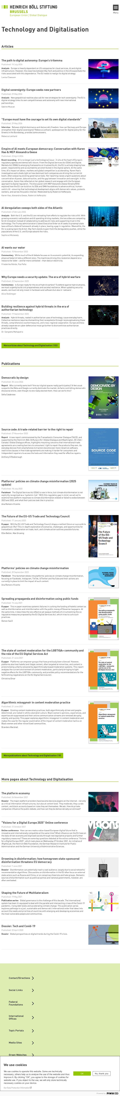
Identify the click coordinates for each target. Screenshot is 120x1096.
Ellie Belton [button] (6, 533)
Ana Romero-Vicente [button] (10, 504)
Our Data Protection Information (17, 1088)
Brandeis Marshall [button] (9, 727)
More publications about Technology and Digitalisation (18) (32, 756)
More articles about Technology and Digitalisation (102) (31, 346)
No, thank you (101, 1073)
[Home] (29, 9)
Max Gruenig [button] (18, 533)
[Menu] (116, 7)
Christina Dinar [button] (8, 679)
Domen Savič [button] (7, 621)
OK (82, 1073)
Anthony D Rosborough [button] (11, 457)
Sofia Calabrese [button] (8, 395)
